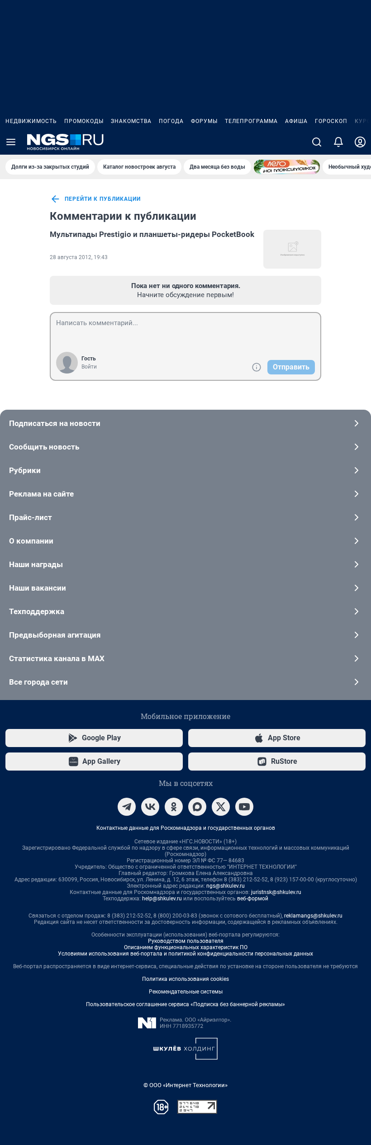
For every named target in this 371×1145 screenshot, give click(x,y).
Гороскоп (331, 121)
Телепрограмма (251, 121)
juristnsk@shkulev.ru (276, 892)
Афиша (296, 121)
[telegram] (127, 807)
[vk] (150, 807)
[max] (197, 807)
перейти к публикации (103, 199)
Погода (171, 121)
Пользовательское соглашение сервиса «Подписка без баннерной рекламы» (185, 1004)
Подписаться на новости (54, 423)
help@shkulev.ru (162, 898)
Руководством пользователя (186, 941)
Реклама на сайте (41, 493)
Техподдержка (36, 611)
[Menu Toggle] (11, 142)
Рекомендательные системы (186, 992)
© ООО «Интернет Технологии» (185, 1085)
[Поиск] (317, 142)
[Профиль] (360, 142)
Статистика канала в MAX (57, 658)
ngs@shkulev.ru (225, 886)
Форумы (204, 121)
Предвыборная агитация (55, 634)
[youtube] (244, 807)
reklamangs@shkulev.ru (313, 916)
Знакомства (131, 121)
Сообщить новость (44, 446)
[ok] (174, 807)
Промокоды (84, 121)
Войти (89, 367)
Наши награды (36, 564)
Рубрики (25, 470)
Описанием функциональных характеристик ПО (185, 947)
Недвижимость (31, 121)
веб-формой (252, 898)
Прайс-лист (30, 517)
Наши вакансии (37, 587)
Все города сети (38, 681)
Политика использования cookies (185, 979)
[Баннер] (286, 167)
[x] (221, 807)
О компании (31, 540)
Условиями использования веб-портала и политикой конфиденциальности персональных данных (185, 954)
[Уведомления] (338, 142)
